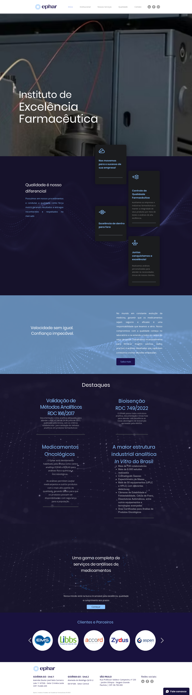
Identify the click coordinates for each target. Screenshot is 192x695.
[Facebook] (153, 6)
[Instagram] (158, 6)
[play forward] (162, 640)
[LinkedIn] (149, 6)
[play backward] (30, 640)
